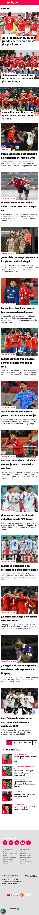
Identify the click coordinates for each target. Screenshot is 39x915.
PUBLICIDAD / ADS (8, 861)
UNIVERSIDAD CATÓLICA (26, 855)
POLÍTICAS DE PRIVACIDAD (9, 857)
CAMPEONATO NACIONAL (26, 857)
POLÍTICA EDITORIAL (8, 859)
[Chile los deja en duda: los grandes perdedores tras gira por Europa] (19, 26)
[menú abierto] (2, 2)
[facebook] (5, 842)
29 (30, 742)
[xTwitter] (16, 842)
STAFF (4, 851)
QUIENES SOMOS (7, 849)
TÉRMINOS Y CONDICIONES (10, 853)
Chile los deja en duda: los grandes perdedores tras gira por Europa (18, 41)
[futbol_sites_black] (30, 877)
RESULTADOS (23, 859)
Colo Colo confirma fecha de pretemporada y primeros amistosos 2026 (16, 722)
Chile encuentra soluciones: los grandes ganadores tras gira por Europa (18, 78)
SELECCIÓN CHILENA (25, 849)
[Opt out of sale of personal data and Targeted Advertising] (3, 911)
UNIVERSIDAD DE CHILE (25, 853)
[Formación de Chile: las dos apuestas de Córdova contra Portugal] (19, 101)
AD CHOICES (6, 866)
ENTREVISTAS (6, 868)
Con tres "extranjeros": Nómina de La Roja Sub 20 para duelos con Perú (18, 464)
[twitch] (28, 842)
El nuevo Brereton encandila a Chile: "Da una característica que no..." (18, 206)
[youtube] (22, 842)
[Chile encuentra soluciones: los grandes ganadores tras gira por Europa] (19, 64)
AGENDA (5, 855)
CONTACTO (6, 864)
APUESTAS (22, 864)
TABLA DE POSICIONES (25, 861)
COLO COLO (22, 851)
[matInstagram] (11, 842)
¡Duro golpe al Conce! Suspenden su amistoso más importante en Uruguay (19, 669)
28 (25, 742)
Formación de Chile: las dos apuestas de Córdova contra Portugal (18, 115)
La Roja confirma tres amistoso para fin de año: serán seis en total (18, 362)
